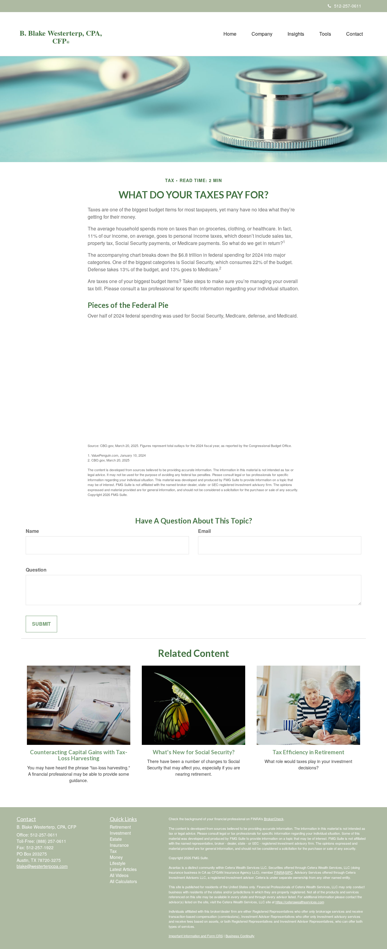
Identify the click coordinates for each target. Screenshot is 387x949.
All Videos (119, 875)
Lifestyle (117, 863)
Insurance (119, 845)
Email (204, 531)
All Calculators (123, 881)
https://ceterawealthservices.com (299, 901)
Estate (116, 839)
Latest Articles (123, 869)
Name (32, 531)
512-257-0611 (347, 6)
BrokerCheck (274, 818)
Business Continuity (240, 935)
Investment (120, 833)
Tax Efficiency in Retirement (308, 752)
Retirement (120, 827)
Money (116, 857)
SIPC (289, 872)
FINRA (279, 872)
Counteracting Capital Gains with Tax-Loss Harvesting (78, 755)
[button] (262, 34)
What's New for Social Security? (194, 752)
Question (36, 569)
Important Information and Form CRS (196, 935)
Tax (113, 851)
